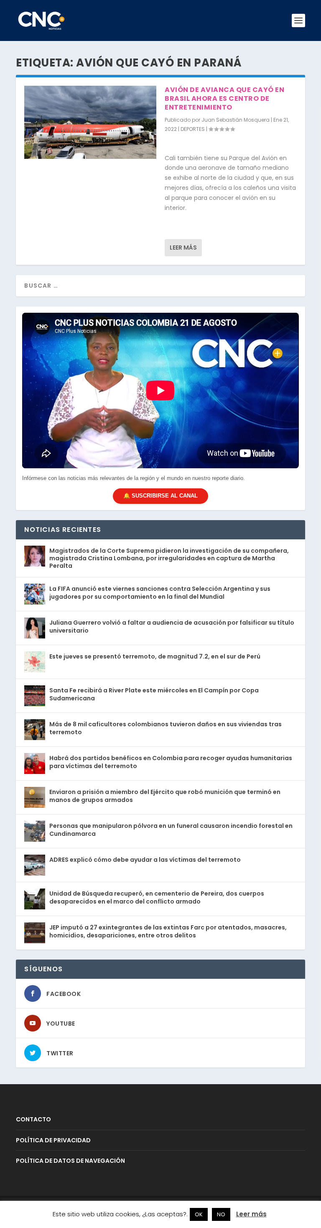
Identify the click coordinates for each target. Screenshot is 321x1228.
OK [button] (199, 1214)
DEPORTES (193, 129)
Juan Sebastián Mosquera (235, 119)
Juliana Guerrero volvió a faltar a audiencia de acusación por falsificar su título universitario (171, 626)
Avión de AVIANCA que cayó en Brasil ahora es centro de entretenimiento (224, 98)
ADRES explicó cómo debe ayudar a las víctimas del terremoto (145, 859)
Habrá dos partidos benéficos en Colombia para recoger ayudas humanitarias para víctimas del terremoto (170, 762)
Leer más (183, 247)
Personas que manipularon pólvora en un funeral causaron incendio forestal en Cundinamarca (171, 829)
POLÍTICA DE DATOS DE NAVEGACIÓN (70, 1161)
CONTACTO (33, 1119)
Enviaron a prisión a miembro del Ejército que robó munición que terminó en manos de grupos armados (164, 796)
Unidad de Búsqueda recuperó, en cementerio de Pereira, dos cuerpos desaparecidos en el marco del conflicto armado (156, 897)
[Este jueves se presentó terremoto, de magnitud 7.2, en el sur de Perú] (34, 661)
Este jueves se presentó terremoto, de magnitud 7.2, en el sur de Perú (154, 656)
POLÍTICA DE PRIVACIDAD (53, 1140)
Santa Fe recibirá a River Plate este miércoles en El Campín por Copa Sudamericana (154, 694)
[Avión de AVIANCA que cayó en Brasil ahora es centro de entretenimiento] (90, 122)
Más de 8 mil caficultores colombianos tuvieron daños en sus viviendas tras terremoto (165, 728)
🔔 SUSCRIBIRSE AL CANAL (160, 496)
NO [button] (221, 1214)
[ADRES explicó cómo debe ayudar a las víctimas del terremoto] (34, 865)
